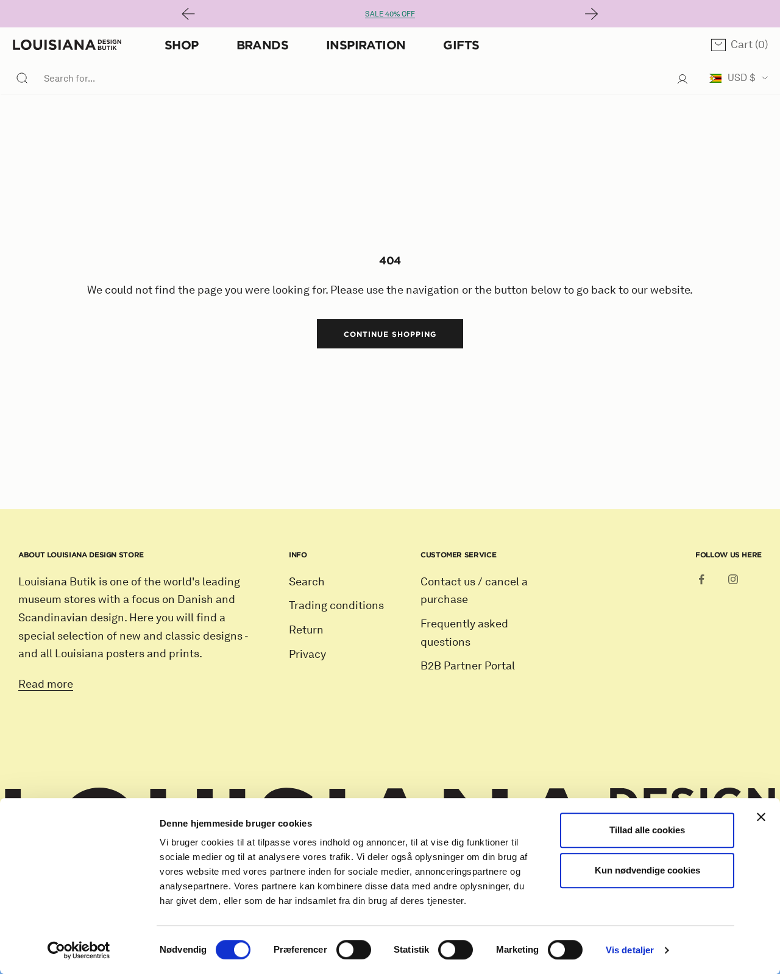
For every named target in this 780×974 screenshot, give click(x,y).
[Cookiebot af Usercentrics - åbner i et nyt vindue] (79, 950)
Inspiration (365, 44)
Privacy (307, 654)
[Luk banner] (761, 817)
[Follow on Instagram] (733, 579)
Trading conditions (336, 605)
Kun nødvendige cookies (647, 870)
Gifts (461, 44)
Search (307, 581)
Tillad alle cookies (647, 830)
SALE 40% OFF (390, 13)
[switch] (353, 949)
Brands (262, 44)
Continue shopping (390, 334)
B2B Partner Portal (467, 665)
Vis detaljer (630, 950)
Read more (45, 684)
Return (306, 630)
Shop (182, 44)
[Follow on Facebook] (701, 579)
